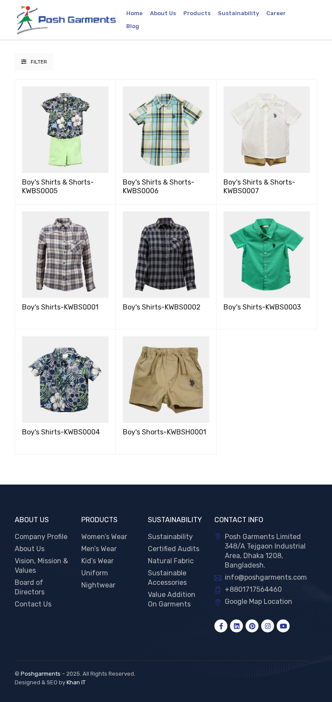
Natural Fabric (171, 561)
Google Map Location (258, 601)
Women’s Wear (104, 537)
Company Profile (41, 537)
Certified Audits (173, 549)
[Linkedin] (236, 625)
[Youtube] (283, 625)
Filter (39, 62)
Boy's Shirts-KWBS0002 (162, 307)
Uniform (94, 573)
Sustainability (170, 537)
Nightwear (98, 585)
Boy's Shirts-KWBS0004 (61, 432)
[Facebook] (220, 625)
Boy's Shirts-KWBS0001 (60, 307)
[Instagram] (267, 625)
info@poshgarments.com (266, 577)
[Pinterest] (252, 625)
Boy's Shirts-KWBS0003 (262, 307)
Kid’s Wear (97, 561)
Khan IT (76, 682)
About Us (30, 549)
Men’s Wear (99, 549)
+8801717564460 (253, 589)
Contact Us (33, 604)
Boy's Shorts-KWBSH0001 (164, 432)
